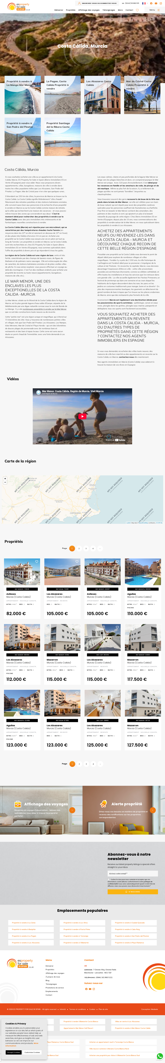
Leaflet (128, 523)
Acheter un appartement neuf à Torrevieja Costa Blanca (111, 1042)
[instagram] (160, 3)
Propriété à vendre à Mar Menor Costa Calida (132, 1028)
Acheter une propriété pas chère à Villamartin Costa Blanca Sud (114, 1055)
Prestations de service (55, 988)
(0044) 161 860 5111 (130, 3)
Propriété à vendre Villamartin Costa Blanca (81, 1021)
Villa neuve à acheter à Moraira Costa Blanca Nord (109, 1049)
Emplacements (52, 991)
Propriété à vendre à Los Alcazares (26, 943)
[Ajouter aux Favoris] (36, 561)
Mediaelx (154, 1009)
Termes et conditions (77, 1009)
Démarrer (58, 10)
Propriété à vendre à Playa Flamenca (129, 943)
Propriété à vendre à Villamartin (76, 943)
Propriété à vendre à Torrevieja (76, 936)
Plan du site (103, 1009)
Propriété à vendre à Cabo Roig (127, 929)
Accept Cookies (13, 1052)
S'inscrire (134, 892)
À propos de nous (53, 977)
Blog (47, 980)
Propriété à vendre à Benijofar (24, 929)
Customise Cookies (32, 1052)
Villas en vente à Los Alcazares (127, 1021)
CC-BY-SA (159, 523)
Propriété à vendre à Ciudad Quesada (130, 923)
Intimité (63, 1009)
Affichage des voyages (89, 10)
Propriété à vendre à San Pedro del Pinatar (132, 936)
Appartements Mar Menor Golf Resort (78, 1028)
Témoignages (109, 10)
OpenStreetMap (143, 523)
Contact (129, 10)
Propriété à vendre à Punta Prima (77, 929)
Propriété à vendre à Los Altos (76, 923)
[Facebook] (150, 3)
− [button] (5, 482)
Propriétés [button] (70, 10)
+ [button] (5, 478)
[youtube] (155, 3)
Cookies (92, 1009)
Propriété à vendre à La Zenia (23, 923)
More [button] (120, 10)
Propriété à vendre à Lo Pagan (24, 936)
